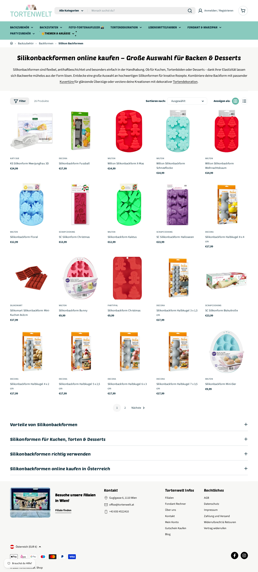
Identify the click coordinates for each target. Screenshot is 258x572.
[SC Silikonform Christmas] (80, 204)
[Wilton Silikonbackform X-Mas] (129, 131)
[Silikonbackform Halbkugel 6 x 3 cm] (129, 351)
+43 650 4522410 (119, 512)
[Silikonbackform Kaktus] (129, 204)
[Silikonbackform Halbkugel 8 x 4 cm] (226, 204)
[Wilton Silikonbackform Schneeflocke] (177, 131)
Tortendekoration (185, 81)
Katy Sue (14, 158)
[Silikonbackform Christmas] (129, 278)
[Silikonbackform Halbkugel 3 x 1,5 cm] (177, 278)
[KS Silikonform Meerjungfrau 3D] (31, 131)
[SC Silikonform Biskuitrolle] (226, 278)
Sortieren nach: (155, 101)
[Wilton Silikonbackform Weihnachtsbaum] (226, 131)
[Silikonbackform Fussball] (80, 131)
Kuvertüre (67, 81)
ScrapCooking (67, 231)
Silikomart (16, 305)
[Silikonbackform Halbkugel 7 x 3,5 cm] (177, 351)
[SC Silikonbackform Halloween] (177, 204)
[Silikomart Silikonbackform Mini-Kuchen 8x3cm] (31, 278)
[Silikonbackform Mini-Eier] (226, 351)
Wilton (111, 158)
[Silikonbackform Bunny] (80, 278)
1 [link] (117, 408)
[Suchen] (189, 10)
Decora (63, 158)
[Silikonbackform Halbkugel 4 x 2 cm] (31, 351)
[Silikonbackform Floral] (31, 204)
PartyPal (113, 305)
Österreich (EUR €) (26, 547)
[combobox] (125, 10)
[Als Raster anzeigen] (235, 101)
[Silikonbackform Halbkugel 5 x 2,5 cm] (80, 351)
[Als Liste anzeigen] (244, 101)
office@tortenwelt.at (121, 505)
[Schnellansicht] (48, 117)
